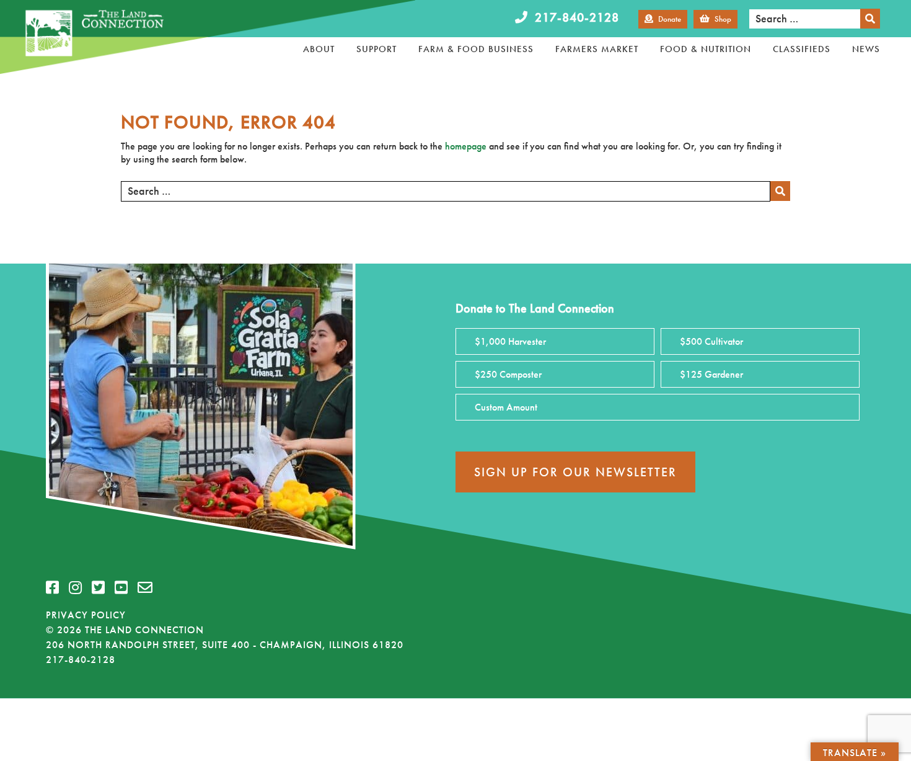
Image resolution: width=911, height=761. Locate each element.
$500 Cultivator (711, 341)
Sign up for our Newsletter (575, 472)
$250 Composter (508, 374)
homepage (465, 146)
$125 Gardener (711, 374)
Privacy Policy (86, 614)
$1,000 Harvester (510, 341)
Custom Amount (506, 407)
